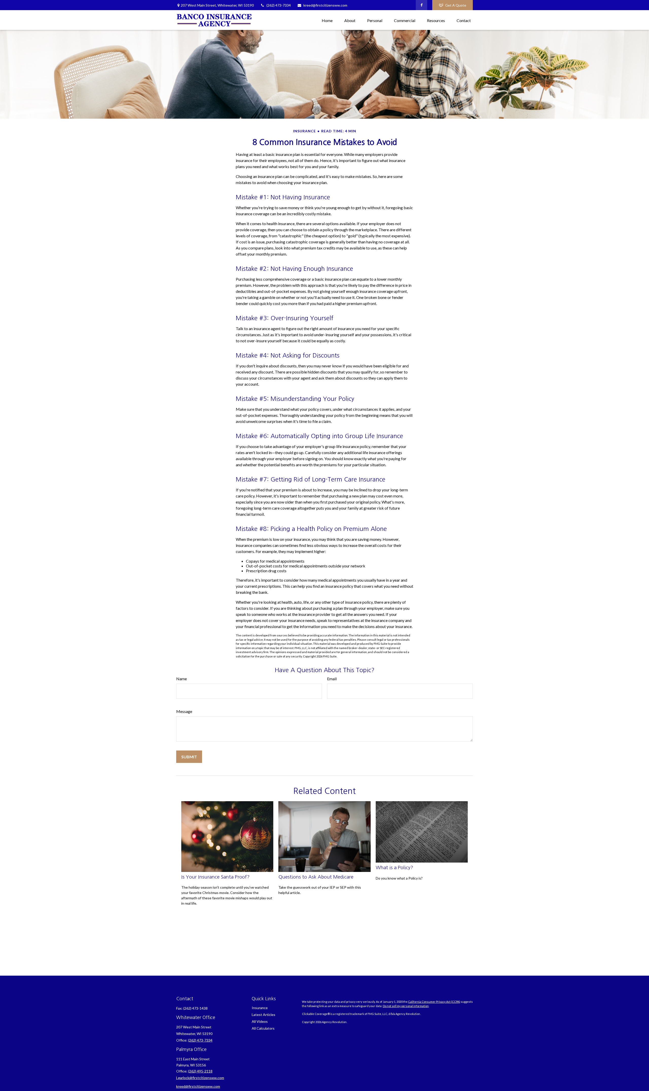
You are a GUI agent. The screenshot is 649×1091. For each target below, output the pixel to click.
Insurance (260, 1008)
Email (332, 678)
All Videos (260, 1021)
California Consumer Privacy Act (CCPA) (434, 1001)
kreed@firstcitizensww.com (325, 5)
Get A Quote (455, 5)
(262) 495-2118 (200, 1071)
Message (184, 711)
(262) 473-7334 (278, 5)
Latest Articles (263, 1014)
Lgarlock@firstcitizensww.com (200, 1078)
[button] (327, 20)
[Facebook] (421, 5)
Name (181, 678)
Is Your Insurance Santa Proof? (215, 876)
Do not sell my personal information (406, 1006)
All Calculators (263, 1028)
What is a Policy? (394, 867)
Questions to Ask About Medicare (315, 876)
